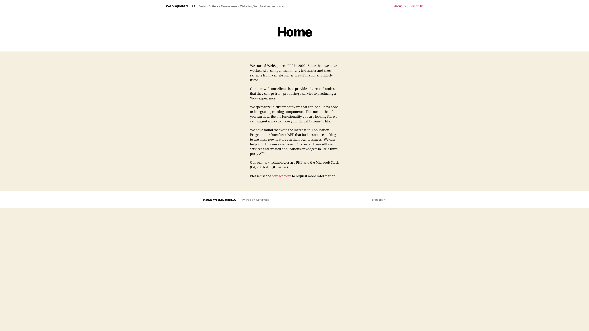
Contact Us (416, 6)
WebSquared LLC (180, 6)
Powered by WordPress (254, 199)
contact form (281, 176)
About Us (400, 6)
